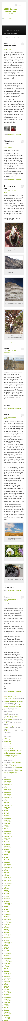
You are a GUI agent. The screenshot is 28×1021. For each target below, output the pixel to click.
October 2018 (7, 865)
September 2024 (8, 784)
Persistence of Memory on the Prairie (13, 701)
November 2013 (7, 958)
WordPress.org (7, 743)
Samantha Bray (7, 49)
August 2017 (7, 885)
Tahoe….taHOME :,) (8, 719)
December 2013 (7, 957)
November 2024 (7, 781)
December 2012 (7, 976)
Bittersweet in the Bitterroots (11, 709)
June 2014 (6, 947)
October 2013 (7, 960)
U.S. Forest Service (8, 27)
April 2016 (6, 911)
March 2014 (6, 952)
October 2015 (7, 921)
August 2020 (7, 838)
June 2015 (6, 927)
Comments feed (7, 741)
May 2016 (6, 909)
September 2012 (8, 981)
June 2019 (6, 856)
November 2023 (7, 794)
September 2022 (8, 805)
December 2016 (7, 898)
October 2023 (7, 796)
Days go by (8, 597)
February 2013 (7, 973)
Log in (5, 738)
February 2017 (7, 895)
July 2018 (6, 870)
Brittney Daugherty (8, 147)
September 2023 (8, 797)
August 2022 (7, 807)
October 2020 (7, 835)
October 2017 (7, 882)
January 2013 (7, 974)
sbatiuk (5, 192)
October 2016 (7, 901)
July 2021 (6, 825)
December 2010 (7, 1012)
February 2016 (7, 914)
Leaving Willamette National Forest (12, 713)
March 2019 (6, 859)
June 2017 (6, 888)
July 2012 (6, 984)
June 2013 (6, 966)
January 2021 (7, 830)
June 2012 (6, 986)
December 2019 (7, 846)
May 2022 (6, 810)
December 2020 (7, 831)
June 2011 (6, 1005)
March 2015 (6, 932)
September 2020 (8, 836)
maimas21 (6, 418)
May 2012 (6, 987)
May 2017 (6, 890)
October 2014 (7, 940)
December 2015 (7, 918)
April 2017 (6, 892)
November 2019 (7, 848)
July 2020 (6, 839)
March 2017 (6, 893)
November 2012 (7, 978)
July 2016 (6, 906)
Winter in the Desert (9, 142)
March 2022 (6, 813)
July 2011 (6, 1004)
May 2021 (6, 828)
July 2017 (6, 887)
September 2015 (8, 922)
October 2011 (7, 999)
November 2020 (7, 833)
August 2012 (7, 983)
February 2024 (7, 789)
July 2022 (6, 809)
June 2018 (6, 872)
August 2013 (7, 963)
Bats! (12, 774)
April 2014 (6, 950)
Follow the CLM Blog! (10, 696)
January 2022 (7, 815)
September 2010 (8, 1017)
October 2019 (7, 849)
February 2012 (7, 992)
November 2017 (7, 880)
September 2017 (8, 883)
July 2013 (6, 965)
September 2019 (8, 851)
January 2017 (7, 896)
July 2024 (6, 787)
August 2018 (7, 869)
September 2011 (8, 1001)
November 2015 (7, 919)
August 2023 (7, 799)
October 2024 (7, 783)
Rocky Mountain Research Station (11, 30)
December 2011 (7, 996)
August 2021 (7, 823)
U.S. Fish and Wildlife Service (10, 33)
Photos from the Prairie (9, 698)
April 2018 (6, 875)
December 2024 (7, 779)
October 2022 (7, 804)
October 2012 (7, 979)
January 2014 (7, 955)
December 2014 (7, 937)
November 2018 (7, 864)
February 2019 (7, 861)
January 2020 (7, 844)
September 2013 (8, 961)
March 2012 (6, 991)
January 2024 (7, 791)
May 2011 (6, 1007)
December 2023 (7, 792)
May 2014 (6, 948)
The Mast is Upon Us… (9, 731)
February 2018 (7, 877)
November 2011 (7, 997)
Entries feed (7, 739)
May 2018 (6, 874)
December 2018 (7, 862)
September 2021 (8, 822)
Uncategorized (11, 134)
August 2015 (7, 924)
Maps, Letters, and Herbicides (10, 44)
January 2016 (7, 916)
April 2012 (6, 989)
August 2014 (7, 944)
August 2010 (7, 1018)
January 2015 (7, 935)
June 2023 (6, 802)
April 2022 (6, 812)
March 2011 (6, 1010)
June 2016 (6, 908)
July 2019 (6, 854)
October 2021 (7, 820)
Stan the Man (14, 765)
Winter (6, 348)
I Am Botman (7, 722)
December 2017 (7, 878)
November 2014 (7, 939)
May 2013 (6, 968)
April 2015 (6, 931)
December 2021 (7, 817)
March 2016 (6, 913)
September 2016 (8, 903)
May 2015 (6, 929)
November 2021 (7, 818)
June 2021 (6, 826)
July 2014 (6, 945)
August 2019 (7, 852)
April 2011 (6, 1009)
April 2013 (6, 970)
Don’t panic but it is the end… (11, 716)
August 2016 (7, 905)
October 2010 (7, 1015)
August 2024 (7, 786)
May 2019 (6, 857)
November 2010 (7, 1014)
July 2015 (6, 926)
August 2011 (7, 1002)
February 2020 (7, 843)
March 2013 (6, 971)
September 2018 (8, 867)
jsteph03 (6, 600)
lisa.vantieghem (7, 352)
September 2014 (8, 942)
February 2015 (7, 934)
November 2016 (7, 900)
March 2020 (6, 841)
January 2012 (7, 994)
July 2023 (6, 800)
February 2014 (7, 953)
